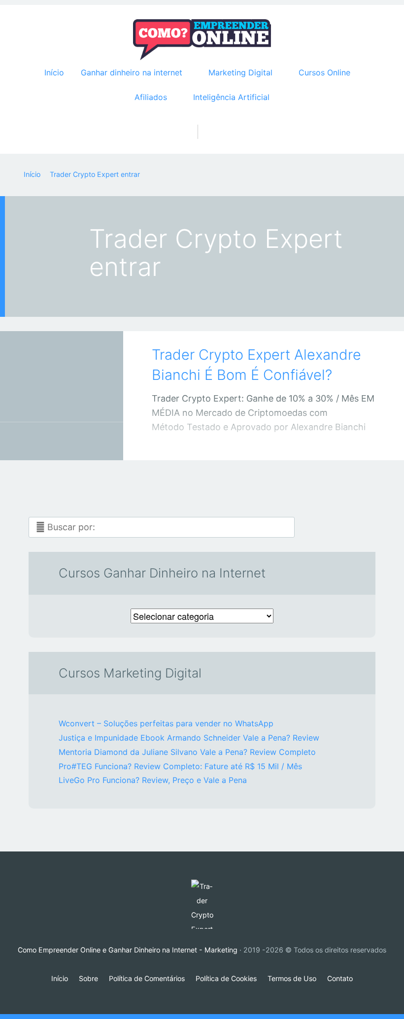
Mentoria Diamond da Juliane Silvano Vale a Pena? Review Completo (187, 752)
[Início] (202, 904)
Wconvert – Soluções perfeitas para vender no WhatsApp (166, 723)
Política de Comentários (147, 978)
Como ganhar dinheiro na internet (52, 443)
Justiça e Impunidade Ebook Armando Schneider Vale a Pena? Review (189, 738)
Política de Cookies (226, 978)
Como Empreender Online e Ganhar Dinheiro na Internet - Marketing (127, 950)
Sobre (88, 978)
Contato (340, 978)
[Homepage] (202, 40)
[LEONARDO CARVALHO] (74, 441)
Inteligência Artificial (231, 97)
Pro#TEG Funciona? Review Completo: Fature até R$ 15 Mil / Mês (180, 766)
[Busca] (202, 122)
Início (54, 72)
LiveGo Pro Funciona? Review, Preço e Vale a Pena (153, 780)
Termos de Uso (292, 978)
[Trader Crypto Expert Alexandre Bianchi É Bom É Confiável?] (61, 382)
